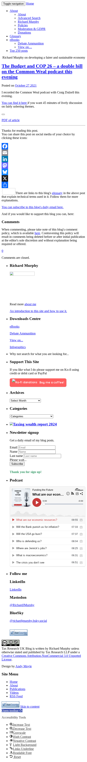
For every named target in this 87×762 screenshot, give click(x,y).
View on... (16, 340)
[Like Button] (3, 114)
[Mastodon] (43, 165)
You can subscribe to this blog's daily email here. (33, 207)
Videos (14, 692)
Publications (17, 689)
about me (30, 304)
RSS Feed (16, 696)
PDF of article (11, 120)
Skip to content (29, 706)
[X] (43, 178)
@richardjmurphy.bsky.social (28, 620)
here (37, 233)
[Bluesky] (43, 172)
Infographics (18, 347)
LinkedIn (15, 589)
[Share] (43, 185)
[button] (12, 710)
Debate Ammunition (23, 333)
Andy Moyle (23, 666)
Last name (16, 456)
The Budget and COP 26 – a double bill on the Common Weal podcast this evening (42, 71)
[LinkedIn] (43, 159)
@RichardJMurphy (22, 605)
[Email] (43, 152)
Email (13, 447)
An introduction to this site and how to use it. (38, 311)
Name (13, 451)
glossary (57, 193)
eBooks (14, 326)
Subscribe (17, 463)
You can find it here (15, 103)
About (14, 685)
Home (30, 3)
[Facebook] (43, 146)
